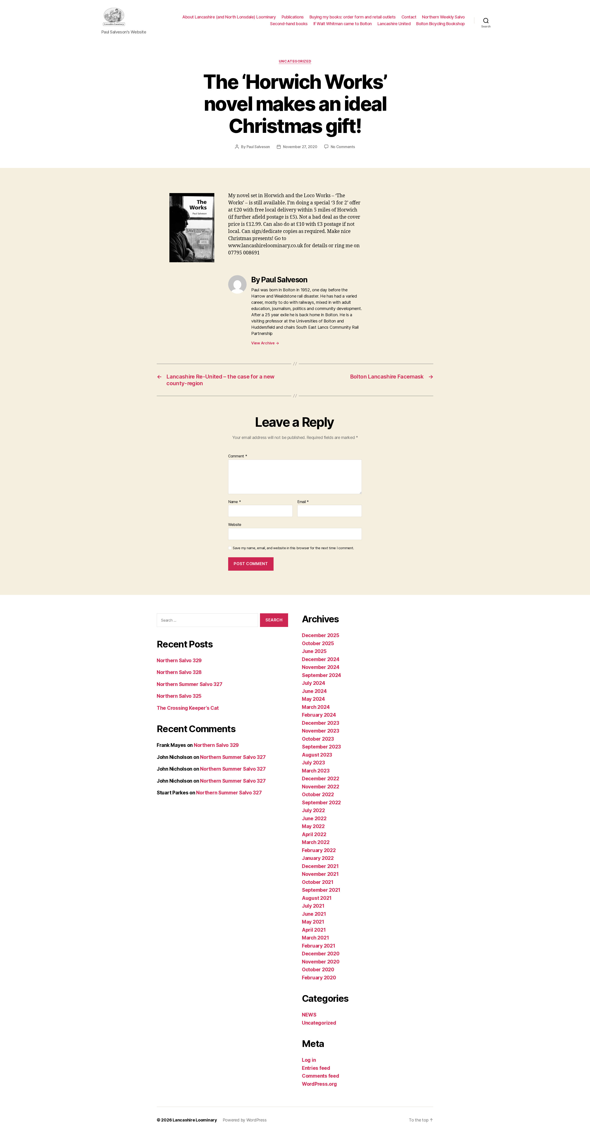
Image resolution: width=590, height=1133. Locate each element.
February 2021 (318, 946)
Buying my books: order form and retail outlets (353, 17)
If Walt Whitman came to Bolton (342, 23)
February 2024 (319, 715)
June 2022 (314, 818)
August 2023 (317, 755)
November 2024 (320, 667)
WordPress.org (319, 1084)
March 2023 (315, 771)
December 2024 (320, 659)
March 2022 (315, 842)
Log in (309, 1060)
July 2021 (313, 906)
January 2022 (318, 858)
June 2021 (314, 914)
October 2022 (318, 794)
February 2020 (319, 978)
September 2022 (321, 802)
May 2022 (313, 826)
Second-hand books (289, 23)
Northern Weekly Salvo (443, 17)
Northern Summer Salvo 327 (189, 684)
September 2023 (321, 747)
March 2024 (316, 707)
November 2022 (320, 787)
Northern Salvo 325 (179, 696)
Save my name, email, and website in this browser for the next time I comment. (293, 548)
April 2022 (314, 834)
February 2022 (319, 850)
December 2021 (320, 866)
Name (234, 502)
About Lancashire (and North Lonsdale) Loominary (229, 17)
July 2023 (313, 763)
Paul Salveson (258, 146)
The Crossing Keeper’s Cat (187, 708)
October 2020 (318, 969)
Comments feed (320, 1076)
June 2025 (314, 651)
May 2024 (313, 699)
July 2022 (313, 810)
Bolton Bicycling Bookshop (440, 23)
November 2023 (320, 731)
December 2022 (320, 778)
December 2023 (320, 723)
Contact (408, 17)
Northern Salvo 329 (179, 660)
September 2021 (321, 890)
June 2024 (314, 691)
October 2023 (318, 739)
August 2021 (317, 898)
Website (234, 524)
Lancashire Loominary (195, 1120)
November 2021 (320, 874)
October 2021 (317, 882)
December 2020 (320, 954)
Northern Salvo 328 (179, 672)
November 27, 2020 (300, 146)
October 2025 (318, 643)
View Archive (265, 343)
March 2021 (315, 938)
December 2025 (320, 635)
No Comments (343, 146)
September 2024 (321, 675)
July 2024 (313, 683)
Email (303, 502)
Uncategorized (295, 61)
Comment (237, 456)
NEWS (309, 1015)
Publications (293, 17)
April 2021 (314, 930)
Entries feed (316, 1068)
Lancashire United (394, 23)
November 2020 (320, 962)
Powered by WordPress (245, 1120)
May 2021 (313, 922)
